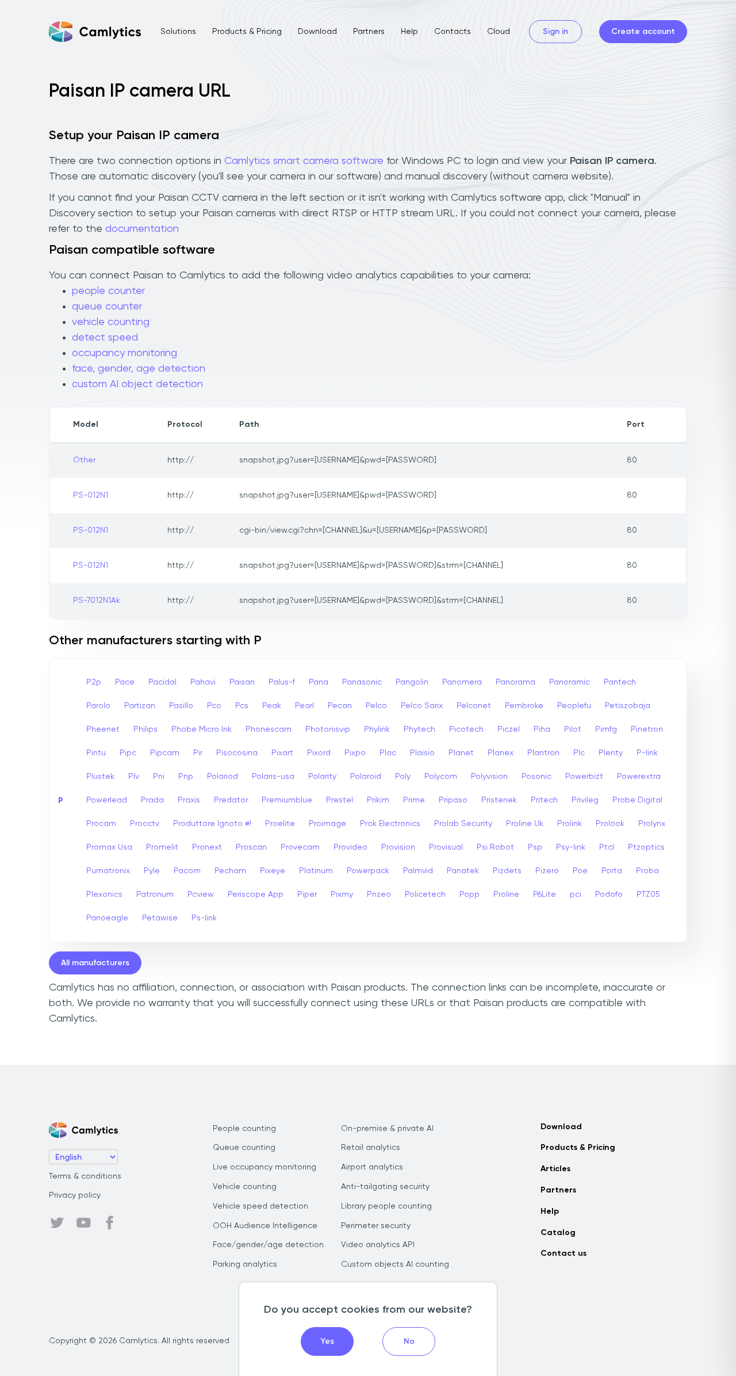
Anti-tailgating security (385, 1187)
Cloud (498, 32)
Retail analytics (370, 1148)
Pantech (620, 682)
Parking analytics (245, 1264)
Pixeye (272, 871)
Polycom (440, 777)
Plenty (611, 753)
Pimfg (606, 729)
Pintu (96, 753)
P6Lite (544, 894)
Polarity (322, 777)
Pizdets (507, 871)
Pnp (185, 777)
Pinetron (647, 729)
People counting (244, 1129)
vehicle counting (111, 322)
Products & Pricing (247, 32)
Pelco (376, 706)
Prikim (378, 800)
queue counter (107, 306)
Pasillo (181, 706)
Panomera (462, 682)
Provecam (300, 847)
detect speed (105, 337)
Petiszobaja (627, 706)
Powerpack (368, 871)
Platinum (316, 871)
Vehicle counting (245, 1187)
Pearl (304, 706)
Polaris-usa (273, 777)
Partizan (139, 706)
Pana (318, 682)
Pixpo (355, 753)
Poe (580, 871)
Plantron (543, 753)
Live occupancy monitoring (264, 1167)
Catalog (558, 1233)
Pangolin (412, 682)
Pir (197, 753)
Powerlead (106, 800)
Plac (387, 753)
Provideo (350, 847)
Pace (125, 682)
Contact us (563, 1253)
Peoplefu (574, 706)
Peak (271, 706)
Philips (145, 729)
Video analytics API (378, 1245)
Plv (133, 777)
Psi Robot (495, 847)
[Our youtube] (83, 1223)
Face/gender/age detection (268, 1245)
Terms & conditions (85, 1176)
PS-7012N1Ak (96, 601)
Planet (461, 753)
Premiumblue (287, 800)
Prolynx (651, 824)
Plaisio (422, 753)
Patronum (155, 894)
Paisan (242, 682)
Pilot (572, 729)
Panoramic (569, 682)
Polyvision (489, 777)
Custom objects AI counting (395, 1264)
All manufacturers (95, 963)
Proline (506, 894)
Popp (469, 894)
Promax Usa (109, 847)
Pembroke (524, 706)
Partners (369, 32)
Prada (152, 800)
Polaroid (365, 777)
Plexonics (104, 894)
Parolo (98, 706)
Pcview (200, 894)
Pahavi (203, 682)
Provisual (446, 847)
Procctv (144, 824)
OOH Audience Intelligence (265, 1226)
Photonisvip (327, 729)
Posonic (536, 777)
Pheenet (103, 729)
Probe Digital (637, 800)
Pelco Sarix (422, 706)
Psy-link (570, 847)
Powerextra (639, 777)
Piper (307, 894)
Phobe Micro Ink (201, 729)
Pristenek (499, 800)
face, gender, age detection (138, 369)
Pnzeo (379, 894)
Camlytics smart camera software (304, 161)
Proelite (280, 824)
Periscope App (255, 894)
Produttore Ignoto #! (212, 824)
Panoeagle (107, 918)
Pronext (207, 847)
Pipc (128, 753)
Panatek (463, 871)
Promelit (162, 847)
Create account (643, 32)
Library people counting (386, 1206)
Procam (101, 824)
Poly (403, 777)
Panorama (515, 682)
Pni (158, 777)
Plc (579, 753)
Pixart (282, 753)
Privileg (585, 800)
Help (409, 32)
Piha (542, 729)
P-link (647, 753)
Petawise (160, 918)
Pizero (547, 871)
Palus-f (282, 682)
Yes (327, 1341)
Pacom (187, 871)
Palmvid (418, 871)
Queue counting (244, 1148)
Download (317, 32)
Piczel (508, 729)
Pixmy (342, 894)
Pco (214, 706)
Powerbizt (584, 777)
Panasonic (362, 682)
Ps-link (204, 918)
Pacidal (162, 682)
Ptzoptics (646, 847)
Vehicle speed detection (260, 1206)
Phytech (419, 729)
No (409, 1341)
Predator (231, 800)
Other (84, 460)
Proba (647, 871)
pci (575, 894)
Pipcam (164, 753)
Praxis (189, 800)
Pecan (340, 706)
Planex (500, 753)
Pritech (544, 800)
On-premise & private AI (387, 1129)
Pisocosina (237, 753)
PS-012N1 (90, 495)
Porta (611, 871)
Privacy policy (75, 1195)
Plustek (100, 777)
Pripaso (453, 800)
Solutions (178, 32)
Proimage (327, 824)
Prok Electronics (390, 824)
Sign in (555, 32)
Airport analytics (372, 1167)
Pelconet (474, 706)
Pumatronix (108, 871)
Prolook (610, 824)
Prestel (339, 800)
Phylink (377, 729)
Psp (535, 847)
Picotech (466, 729)
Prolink (569, 824)
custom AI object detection (137, 384)
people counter (108, 291)
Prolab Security (463, 824)
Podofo (609, 894)
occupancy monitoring (124, 353)
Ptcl (606, 847)
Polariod (222, 777)
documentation (142, 229)
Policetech (425, 894)
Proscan (251, 847)
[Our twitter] (57, 1223)
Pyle (152, 871)
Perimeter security (376, 1226)
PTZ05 (648, 894)
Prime (414, 800)
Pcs (241, 706)
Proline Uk (524, 824)
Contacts (452, 32)
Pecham (230, 871)
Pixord (319, 753)
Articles (555, 1169)
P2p (93, 682)
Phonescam (269, 729)
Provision (398, 847)
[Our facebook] (110, 1223)
